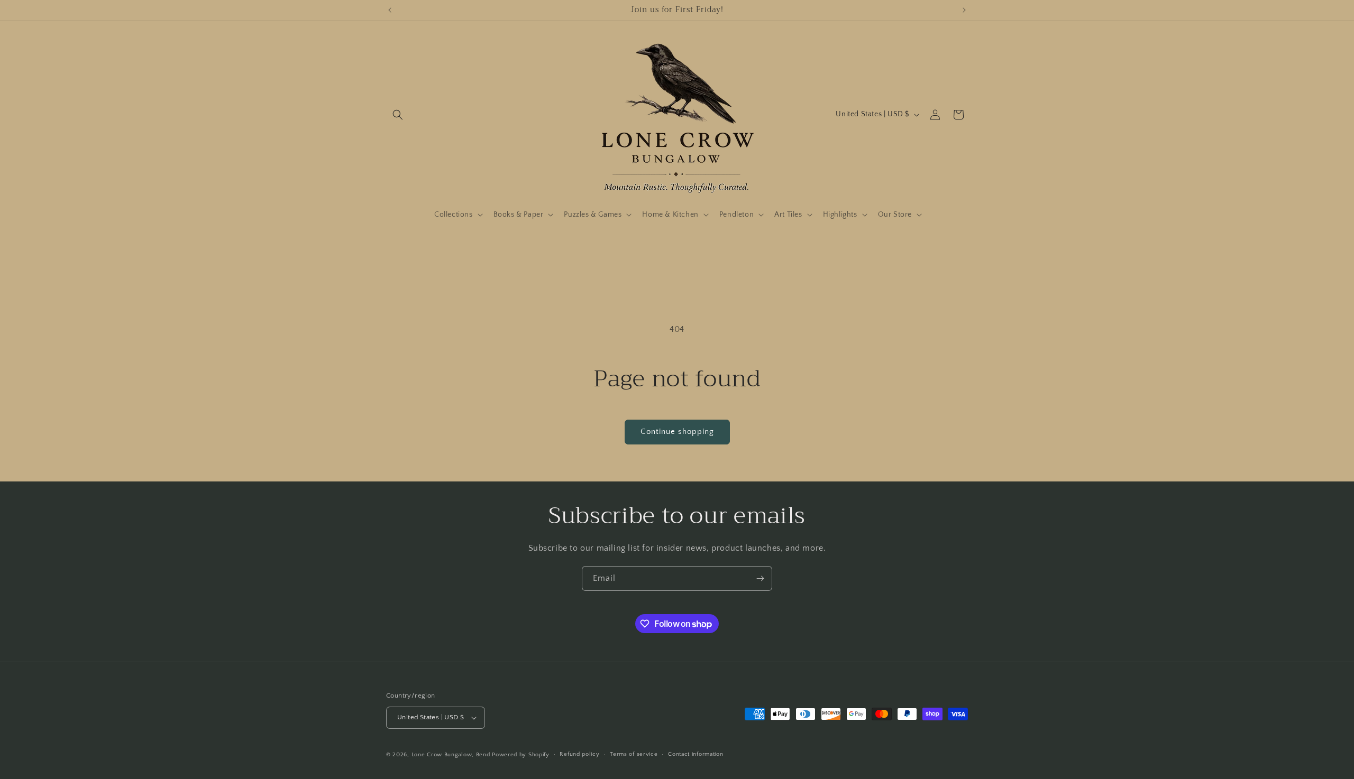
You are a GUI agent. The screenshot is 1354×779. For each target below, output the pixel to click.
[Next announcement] (964, 10)
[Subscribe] (760, 578)
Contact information (695, 755)
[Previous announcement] (389, 10)
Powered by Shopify (521, 755)
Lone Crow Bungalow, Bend (450, 755)
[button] (397, 114)
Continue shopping (677, 431)
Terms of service (633, 755)
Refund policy (579, 755)
